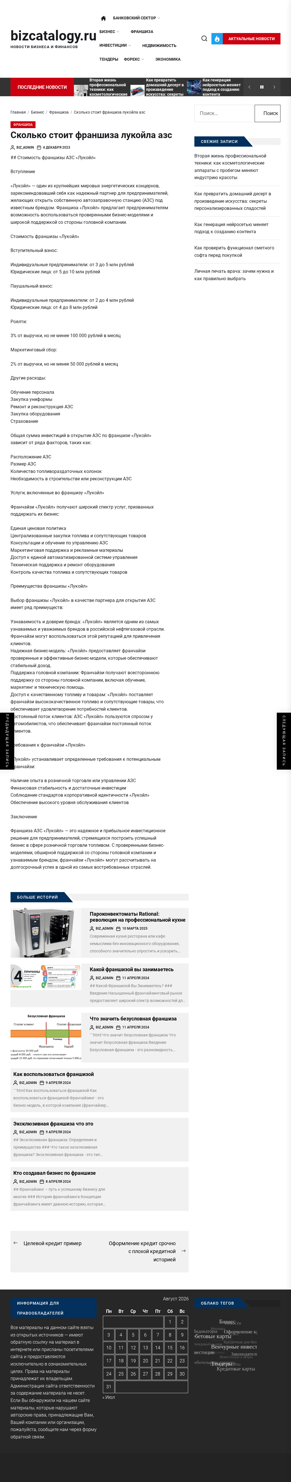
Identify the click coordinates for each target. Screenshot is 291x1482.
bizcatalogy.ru (54, 36)
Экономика (167, 59)
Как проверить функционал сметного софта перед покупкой (234, 251)
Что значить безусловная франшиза (133, 1019)
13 (145, 1347)
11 (121, 1347)
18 (121, 1361)
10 (108, 1347)
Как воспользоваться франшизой (53, 1074)
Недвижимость (159, 45)
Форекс (132, 59)
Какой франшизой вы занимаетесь (132, 969)
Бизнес (107, 31)
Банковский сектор (134, 18)
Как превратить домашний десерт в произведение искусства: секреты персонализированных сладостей (165, 92)
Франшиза (142, 31)
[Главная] (103, 18)
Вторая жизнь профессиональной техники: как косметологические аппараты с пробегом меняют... (109, 92)
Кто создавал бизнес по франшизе (54, 1173)
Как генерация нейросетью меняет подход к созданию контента (222, 87)
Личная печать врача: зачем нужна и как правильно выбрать (234, 274)
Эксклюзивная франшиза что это (53, 1124)
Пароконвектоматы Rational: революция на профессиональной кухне (138, 917)
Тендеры (108, 59)
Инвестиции (113, 45)
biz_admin (25, 147)
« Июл (108, 1397)
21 (157, 1361)
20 (145, 1361)
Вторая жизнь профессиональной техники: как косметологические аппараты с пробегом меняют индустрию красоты (230, 167)
